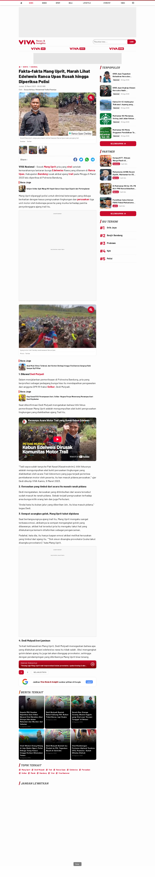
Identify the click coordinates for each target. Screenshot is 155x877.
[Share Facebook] (75, 159)
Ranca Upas (61, 770)
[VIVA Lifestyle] (77, 48)
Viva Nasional (64, 773)
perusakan (83, 199)
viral (69, 166)
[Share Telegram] (93, 159)
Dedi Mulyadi (37, 374)
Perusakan (86, 770)
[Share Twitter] (81, 159)
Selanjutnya (40, 672)
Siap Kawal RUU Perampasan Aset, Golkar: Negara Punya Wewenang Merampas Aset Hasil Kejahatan (60, 398)
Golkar (51, 386)
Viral (52, 773)
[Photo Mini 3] (43, 150)
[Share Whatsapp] (87, 159)
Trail (50, 770)
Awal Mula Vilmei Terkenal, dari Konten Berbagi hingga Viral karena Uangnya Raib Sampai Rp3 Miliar (59, 367)
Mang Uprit (50, 166)
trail (71, 173)
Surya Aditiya (29, 90)
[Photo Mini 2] (33, 150)
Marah (33, 773)
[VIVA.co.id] (33, 41)
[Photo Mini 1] (23, 150)
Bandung (43, 173)
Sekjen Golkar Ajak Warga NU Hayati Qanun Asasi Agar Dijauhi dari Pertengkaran (58, 189)
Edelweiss (57, 170)
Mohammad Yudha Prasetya (45, 90)
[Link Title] (105, 77)
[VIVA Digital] (38, 48)
